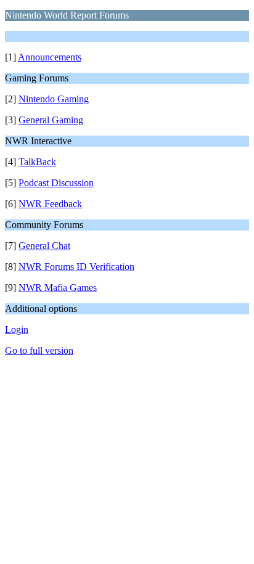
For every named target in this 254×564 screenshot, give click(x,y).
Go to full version (39, 350)
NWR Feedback (50, 203)
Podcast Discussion (56, 183)
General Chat (44, 245)
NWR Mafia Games (57, 287)
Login (16, 329)
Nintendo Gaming (53, 99)
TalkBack (37, 162)
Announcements (49, 57)
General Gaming (50, 120)
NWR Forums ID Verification (76, 266)
